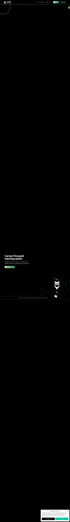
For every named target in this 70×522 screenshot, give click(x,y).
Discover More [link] (9, 267)
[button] (67, 511)
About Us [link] (48, 2)
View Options (48, 518)
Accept (61, 518)
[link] (69, 7)
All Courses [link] (40, 2)
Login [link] (56, 2)
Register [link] (63, 2)
